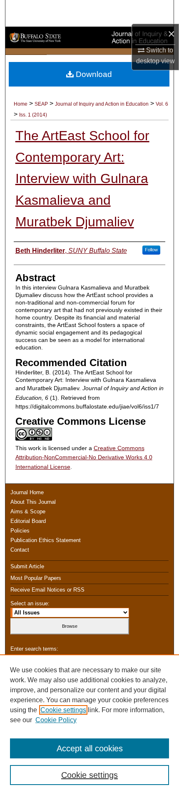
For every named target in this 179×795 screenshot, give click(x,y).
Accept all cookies (90, 748)
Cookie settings (63, 709)
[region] (89, 724)
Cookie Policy (56, 719)
